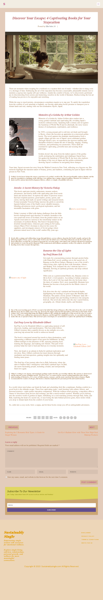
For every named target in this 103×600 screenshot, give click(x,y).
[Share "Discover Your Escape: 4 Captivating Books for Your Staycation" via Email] (47, 418)
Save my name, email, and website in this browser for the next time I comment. (38, 477)
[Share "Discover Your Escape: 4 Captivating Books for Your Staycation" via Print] (51, 418)
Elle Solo (49, 26)
